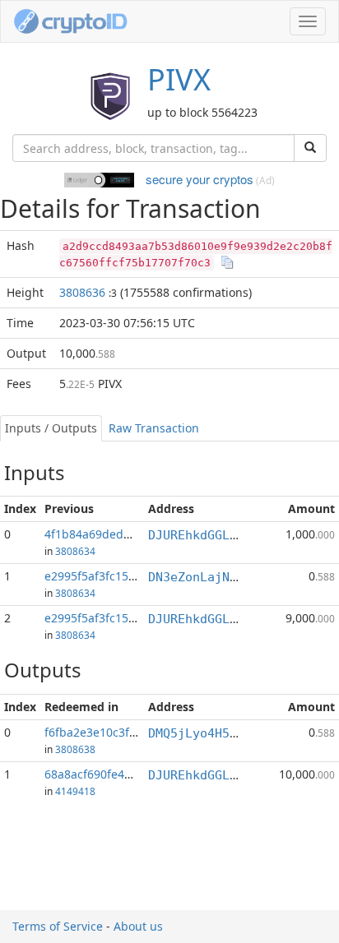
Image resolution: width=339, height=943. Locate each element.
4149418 (75, 790)
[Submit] (310, 148)
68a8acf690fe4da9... (99, 774)
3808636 (82, 292)
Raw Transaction (154, 428)
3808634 (75, 550)
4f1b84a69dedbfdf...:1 (105, 534)
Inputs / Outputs (51, 428)
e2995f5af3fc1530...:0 (102, 576)
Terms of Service (57, 926)
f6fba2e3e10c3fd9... (98, 732)
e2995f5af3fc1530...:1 (102, 618)
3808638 (75, 749)
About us (138, 926)
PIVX (179, 79)
